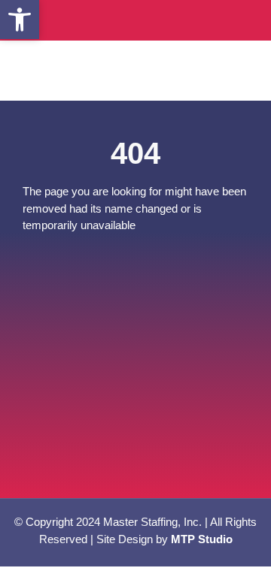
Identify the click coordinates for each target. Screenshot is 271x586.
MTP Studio (202, 539)
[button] (19, 19)
